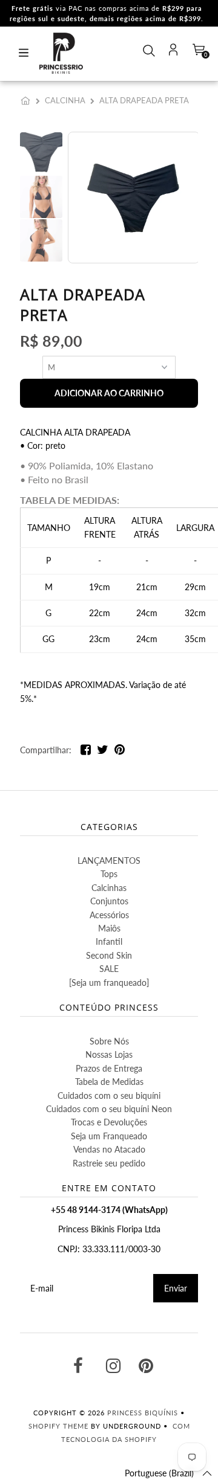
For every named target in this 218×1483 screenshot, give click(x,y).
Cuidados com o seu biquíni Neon (109, 1109)
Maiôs (109, 928)
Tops (109, 874)
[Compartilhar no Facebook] (86, 752)
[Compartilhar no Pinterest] (119, 752)
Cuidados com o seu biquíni (109, 1095)
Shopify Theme (58, 1426)
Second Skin (109, 955)
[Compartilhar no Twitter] (102, 752)
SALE (109, 968)
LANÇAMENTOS (109, 860)
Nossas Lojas (109, 1054)
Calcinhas (109, 888)
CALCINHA (65, 100)
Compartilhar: (45, 750)
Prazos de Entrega (109, 1068)
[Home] (28, 100)
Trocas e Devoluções (109, 1122)
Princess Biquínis (142, 1413)
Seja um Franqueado (109, 1136)
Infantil (109, 941)
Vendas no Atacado (109, 1149)
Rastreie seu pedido (109, 1163)
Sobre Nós (109, 1041)
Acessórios (109, 915)
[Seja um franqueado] (109, 982)
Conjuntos (109, 901)
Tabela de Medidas (109, 1081)
